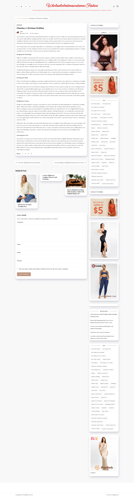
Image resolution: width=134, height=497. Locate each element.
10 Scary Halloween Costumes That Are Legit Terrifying (49, 177)
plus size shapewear (96, 148)
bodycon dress (106, 114)
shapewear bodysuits (109, 155)
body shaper (94, 117)
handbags (113, 138)
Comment (20, 222)
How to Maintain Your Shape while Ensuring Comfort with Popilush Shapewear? (75, 191)
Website (19, 260)
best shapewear (107, 103)
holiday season (95, 141)
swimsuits (104, 162)
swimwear (111, 162)
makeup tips (104, 141)
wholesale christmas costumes (99, 173)
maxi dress (112, 141)
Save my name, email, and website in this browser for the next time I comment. (43, 269)
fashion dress (105, 131)
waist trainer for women (97, 169)
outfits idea (94, 145)
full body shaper (104, 138)
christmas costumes (108, 124)
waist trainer (105, 166)
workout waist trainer (107, 183)
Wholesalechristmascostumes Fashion (72, 5)
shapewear (104, 152)
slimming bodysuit (110, 159)
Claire (21, 31)
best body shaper (95, 103)
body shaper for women (106, 117)
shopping (19, 25)
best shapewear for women (98, 110)
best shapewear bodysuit (97, 107)
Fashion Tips (94, 138)
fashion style (104, 135)
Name (19, 244)
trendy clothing (95, 166)
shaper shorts (95, 152)
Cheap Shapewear (96, 124)
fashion (93, 128)
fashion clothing (95, 131)
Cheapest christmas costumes (99, 121)
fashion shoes (94, 135)
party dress (102, 145)
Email (19, 252)
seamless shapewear (109, 148)
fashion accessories (102, 128)
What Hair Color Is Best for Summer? (100, 332)
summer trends (95, 162)
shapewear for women (97, 159)
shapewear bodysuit (96, 155)
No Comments (35, 33)
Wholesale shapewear (97, 176)
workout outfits (95, 183)
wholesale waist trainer (97, 180)
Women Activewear (111, 180)
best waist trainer (95, 114)
